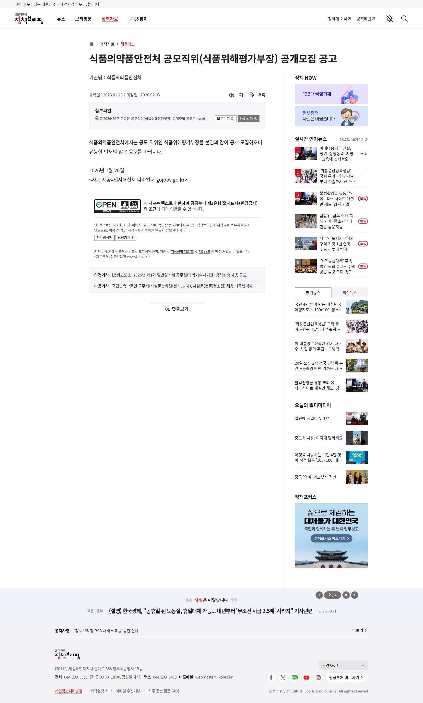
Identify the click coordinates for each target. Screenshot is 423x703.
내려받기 (246, 118)
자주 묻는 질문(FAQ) (163, 690)
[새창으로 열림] (251, 95)
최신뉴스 (349, 292)
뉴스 (61, 18)
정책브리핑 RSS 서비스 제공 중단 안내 (107, 630)
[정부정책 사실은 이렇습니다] (331, 116)
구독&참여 (138, 18)
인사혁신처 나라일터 (134, 179)
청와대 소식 (337, 18)
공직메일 (364, 18)
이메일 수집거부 (128, 690)
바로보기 (223, 118)
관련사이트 (331, 665)
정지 (346, 595)
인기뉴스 (313, 292)
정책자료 (110, 18)
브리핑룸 (83, 18)
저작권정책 (104, 237)
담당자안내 (126, 237)
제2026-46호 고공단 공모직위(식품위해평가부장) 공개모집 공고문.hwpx (153, 118)
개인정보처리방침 (68, 690)
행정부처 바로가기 (344, 677)
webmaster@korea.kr (214, 677)
